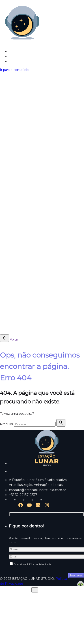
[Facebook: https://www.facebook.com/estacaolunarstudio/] (20, 507)
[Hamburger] (2, 75)
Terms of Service (52, 321)
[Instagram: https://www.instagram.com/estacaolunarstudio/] (47, 507)
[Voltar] (4, 338)
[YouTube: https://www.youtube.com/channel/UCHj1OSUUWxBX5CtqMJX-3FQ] (29, 507)
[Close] (3, 216)
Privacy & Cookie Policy (18, 321)
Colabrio (74, 308)
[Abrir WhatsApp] (73, 606)
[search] (60, 423)
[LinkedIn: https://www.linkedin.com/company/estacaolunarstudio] (38, 507)
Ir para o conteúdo (14, 70)
